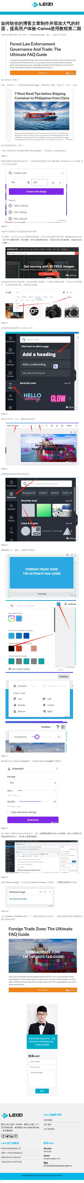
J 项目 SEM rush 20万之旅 (11, 1162)
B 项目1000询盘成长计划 (11, 1148)
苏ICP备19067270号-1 (54, 1175)
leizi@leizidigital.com (52, 1159)
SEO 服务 (47, 1124)
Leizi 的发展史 (49, 1129)
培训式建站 (48, 1120)
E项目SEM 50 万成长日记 (11, 1157)
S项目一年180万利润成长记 (12, 1153)
